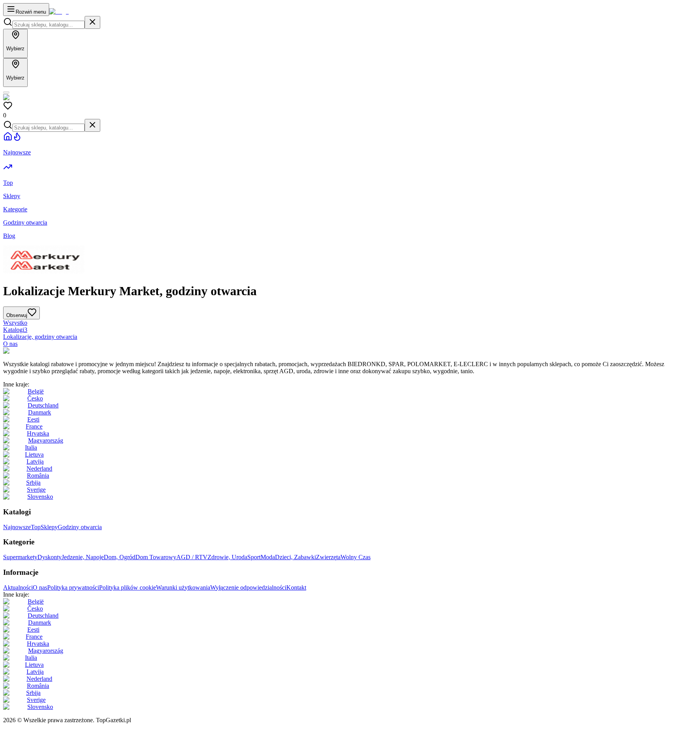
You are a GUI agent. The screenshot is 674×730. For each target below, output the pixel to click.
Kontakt (296, 587)
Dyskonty (49, 557)
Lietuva (34, 454)
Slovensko (40, 496)
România (38, 475)
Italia (31, 447)
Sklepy (49, 527)
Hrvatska (38, 433)
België (36, 391)
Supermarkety (20, 557)
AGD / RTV (192, 557)
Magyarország (45, 440)
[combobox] (48, 25)
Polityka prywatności (73, 587)
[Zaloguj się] (6, 92)
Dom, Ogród (119, 557)
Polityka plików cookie (127, 587)
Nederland (39, 468)
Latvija (35, 461)
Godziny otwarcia (80, 527)
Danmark (39, 412)
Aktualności (18, 587)
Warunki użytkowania (183, 587)
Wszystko (15, 322)
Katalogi (15, 329)
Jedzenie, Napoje (83, 557)
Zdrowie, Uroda (227, 557)
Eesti (33, 419)
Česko (35, 398)
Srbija (33, 482)
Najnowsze (17, 527)
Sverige (36, 489)
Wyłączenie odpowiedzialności (248, 587)
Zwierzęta (328, 557)
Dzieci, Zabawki (295, 557)
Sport (254, 557)
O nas (10, 343)
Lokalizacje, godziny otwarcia (40, 336)
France (34, 426)
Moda (268, 557)
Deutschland (43, 405)
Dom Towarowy (155, 557)
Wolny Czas (356, 557)
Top (36, 527)
